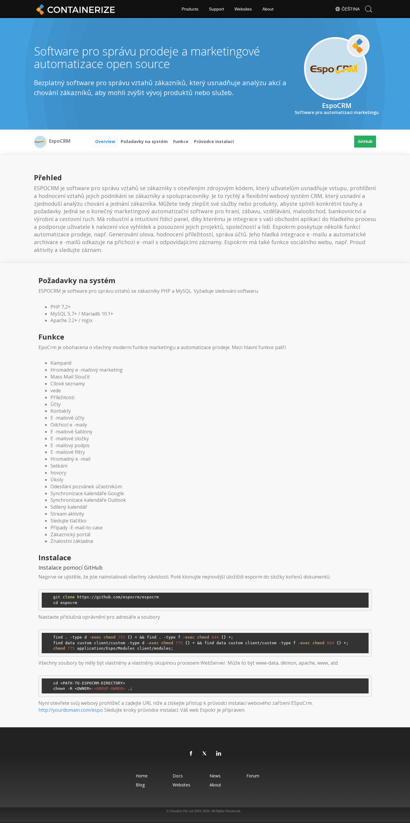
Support (216, 9)
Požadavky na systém (144, 141)
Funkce (180, 141)
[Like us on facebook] (191, 754)
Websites (243, 9)
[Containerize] (74, 8)
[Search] (368, 9)
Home (142, 776)
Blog (140, 785)
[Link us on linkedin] (219, 754)
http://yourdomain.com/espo (70, 710)
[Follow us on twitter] (205, 754)
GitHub (365, 141)
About (267, 9)
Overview (105, 141)
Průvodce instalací (214, 141)
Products (190, 9)
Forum (252, 776)
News (215, 776)
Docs (178, 776)
